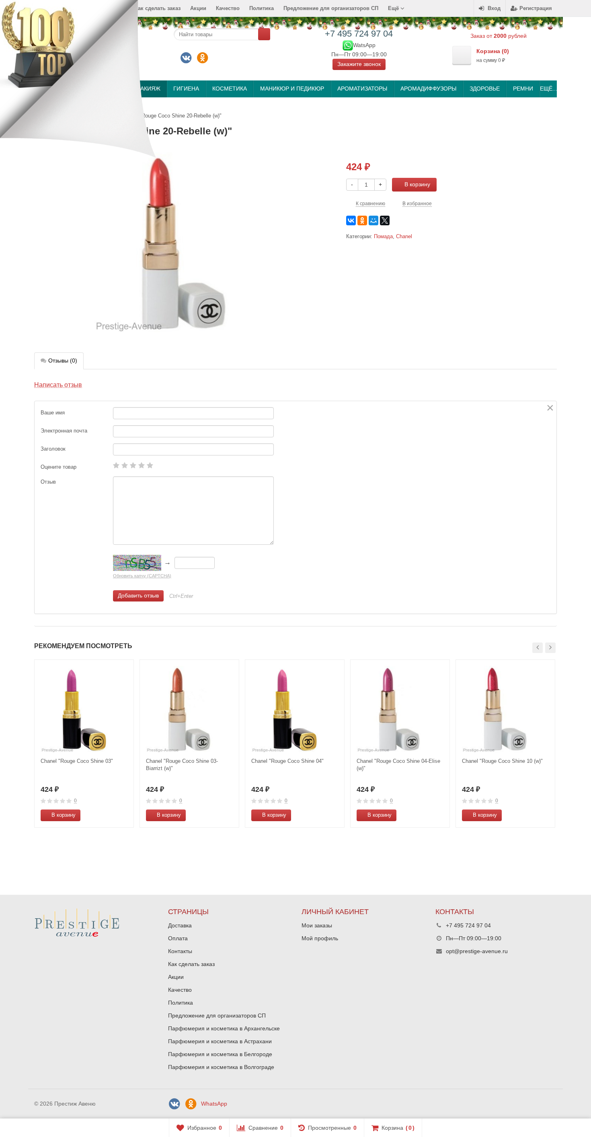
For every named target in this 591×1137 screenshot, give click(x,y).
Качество (228, 8)
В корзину (417, 184)
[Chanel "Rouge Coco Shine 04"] (294, 709)
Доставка (180, 925)
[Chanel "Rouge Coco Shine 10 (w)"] (505, 709)
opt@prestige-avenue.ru (477, 951)
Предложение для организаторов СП (330, 8)
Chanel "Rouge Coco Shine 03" (77, 761)
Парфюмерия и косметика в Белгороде (220, 1054)
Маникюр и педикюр (292, 88)
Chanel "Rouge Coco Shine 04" (287, 761)
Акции (198, 8)
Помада (383, 236)
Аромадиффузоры (428, 88)
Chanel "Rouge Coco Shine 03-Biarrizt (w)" (182, 764)
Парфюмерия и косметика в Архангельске (224, 1028)
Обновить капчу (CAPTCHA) (142, 575)
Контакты (180, 951)
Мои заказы (317, 925)
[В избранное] (124, 815)
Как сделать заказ (191, 964)
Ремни (523, 88)
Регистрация (535, 8)
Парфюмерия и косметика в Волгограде (221, 1067)
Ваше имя (53, 413)
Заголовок (53, 449)
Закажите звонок (359, 64)
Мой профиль (320, 938)
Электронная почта (64, 431)
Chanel (404, 236)
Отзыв (48, 482)
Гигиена (186, 88)
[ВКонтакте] (186, 57)
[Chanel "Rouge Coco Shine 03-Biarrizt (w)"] (189, 709)
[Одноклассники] (202, 57)
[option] (84, 743)
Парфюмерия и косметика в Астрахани (220, 1041)
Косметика (229, 88)
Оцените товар (58, 467)
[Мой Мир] (373, 220)
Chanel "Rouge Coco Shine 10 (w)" (502, 761)
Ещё (394, 8)
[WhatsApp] (348, 44)
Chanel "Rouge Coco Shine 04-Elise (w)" (398, 764)
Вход (494, 8)
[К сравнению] (112, 815)
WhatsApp (214, 1103)
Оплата (178, 938)
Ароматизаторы (362, 88)
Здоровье (485, 88)
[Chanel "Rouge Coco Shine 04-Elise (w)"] (400, 709)
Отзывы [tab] (62, 360)
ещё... (548, 88)
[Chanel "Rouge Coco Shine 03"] (84, 709)
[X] (385, 220)
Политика (261, 8)
